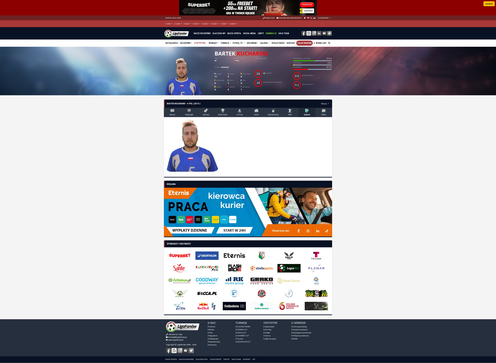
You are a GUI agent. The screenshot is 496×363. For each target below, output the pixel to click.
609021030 (269, 18)
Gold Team (283, 33)
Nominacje (271, 33)
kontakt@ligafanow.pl (290, 18)
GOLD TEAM (236, 354)
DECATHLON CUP (243, 336)
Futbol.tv (238, 43)
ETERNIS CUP (242, 324)
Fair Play (268, 324)
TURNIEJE (224, 43)
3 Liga (187, 23)
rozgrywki (323, 18)
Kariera (206, 114)
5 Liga (205, 23)
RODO (295, 333)
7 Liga (223, 23)
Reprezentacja (214, 336)
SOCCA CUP (241, 327)
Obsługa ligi (213, 333)
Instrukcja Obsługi (299, 321)
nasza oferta (234, 33)
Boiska (211, 324)
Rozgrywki (185, 43)
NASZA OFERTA (171, 354)
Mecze (172, 114)
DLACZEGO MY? (202, 354)
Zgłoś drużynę (304, 43)
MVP (290, 114)
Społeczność (278, 43)
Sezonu (268, 330)
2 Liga (177, 23)
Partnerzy (213, 339)
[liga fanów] (176, 33)
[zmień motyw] (305, 17)
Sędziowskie (269, 321)
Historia (212, 321)
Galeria (264, 43)
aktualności (171, 43)
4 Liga (196, 23)
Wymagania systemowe (301, 327)
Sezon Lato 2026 (173, 18)
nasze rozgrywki (202, 33)
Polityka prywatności (300, 330)
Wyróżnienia (273, 114)
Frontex (240, 333)
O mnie (239, 114)
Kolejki (267, 327)
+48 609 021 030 (175, 329)
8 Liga (233, 23)
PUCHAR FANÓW (243, 321)
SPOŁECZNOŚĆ (215, 354)
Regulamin (213, 330)
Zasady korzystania (300, 324)
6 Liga (214, 23)
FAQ (210, 327)
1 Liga (168, 23)
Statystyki (199, 43)
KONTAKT (246, 354)
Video (323, 114)
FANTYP (226, 354)
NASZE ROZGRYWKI (186, 354)
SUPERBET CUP (243, 330)
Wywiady (213, 43)
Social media (249, 33)
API (253, 354)
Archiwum (252, 43)
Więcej (324, 103)
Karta (256, 114)
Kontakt (291, 43)
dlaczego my (219, 33)
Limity (261, 33)
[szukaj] (329, 43)
